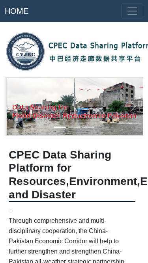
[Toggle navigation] (132, 11)
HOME (16, 11)
